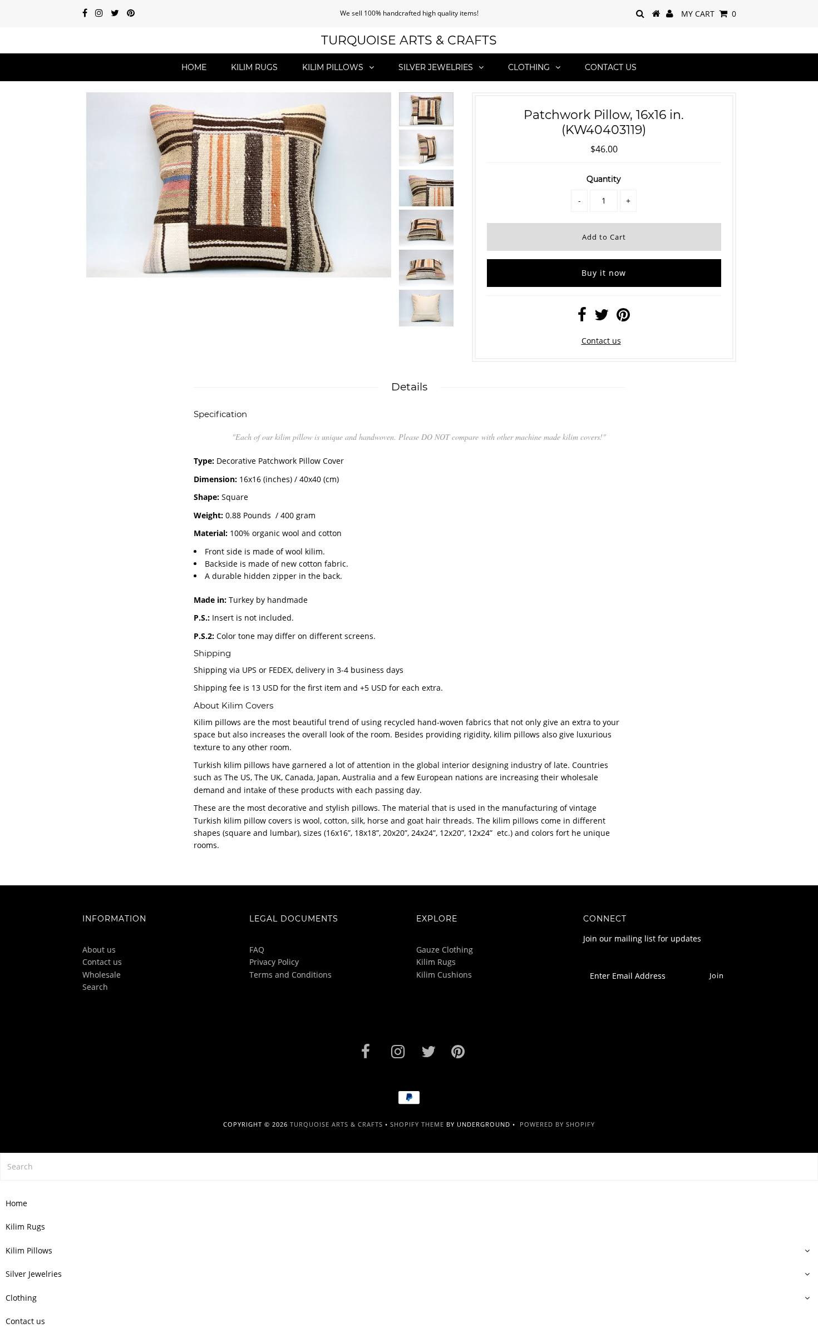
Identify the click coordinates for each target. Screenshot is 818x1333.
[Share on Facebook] (582, 317)
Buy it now (604, 272)
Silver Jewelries (435, 67)
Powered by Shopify (557, 1124)
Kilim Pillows (332, 67)
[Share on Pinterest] (623, 317)
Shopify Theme (417, 1124)
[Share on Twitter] (601, 317)
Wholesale (101, 974)
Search (95, 987)
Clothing (529, 67)
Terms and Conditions (290, 974)
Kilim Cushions (444, 974)
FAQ (256, 949)
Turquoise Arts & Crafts (409, 40)
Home (193, 67)
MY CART (708, 13)
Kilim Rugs (254, 67)
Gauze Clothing (444, 949)
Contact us (611, 67)
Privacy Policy (274, 962)
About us (99, 949)
